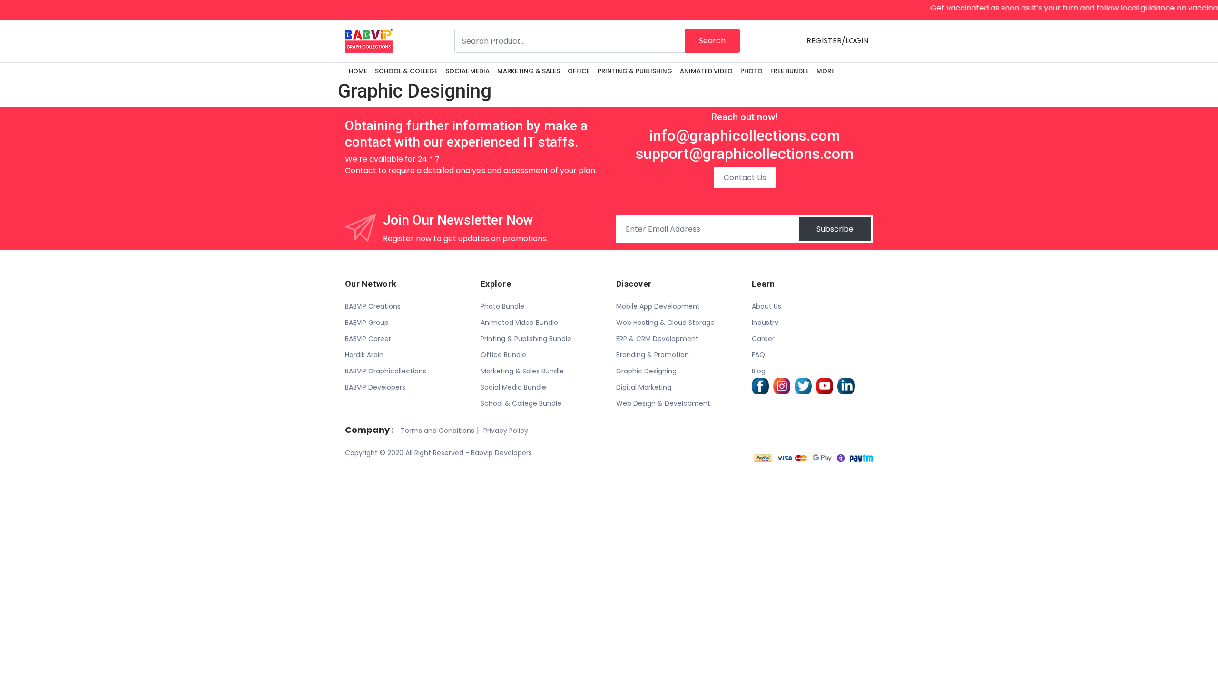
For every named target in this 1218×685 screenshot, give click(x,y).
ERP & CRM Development (657, 338)
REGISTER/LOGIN (837, 40)
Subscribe (835, 229)
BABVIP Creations (373, 306)
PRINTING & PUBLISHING (635, 71)
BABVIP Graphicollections (385, 371)
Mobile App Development (658, 306)
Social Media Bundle (513, 387)
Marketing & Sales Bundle (522, 371)
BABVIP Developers (375, 387)
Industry (765, 322)
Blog (759, 371)
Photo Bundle (502, 306)
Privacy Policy (505, 430)
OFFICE (579, 71)
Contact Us (745, 177)
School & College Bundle (521, 403)
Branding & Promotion (652, 355)
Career (763, 338)
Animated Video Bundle (519, 322)
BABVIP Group (367, 322)
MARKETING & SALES (528, 71)
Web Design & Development (663, 403)
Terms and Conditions (437, 430)
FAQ (758, 355)
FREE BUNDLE (789, 71)
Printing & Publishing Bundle (526, 338)
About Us (766, 306)
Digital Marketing (643, 387)
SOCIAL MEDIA (467, 71)
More (825, 71)
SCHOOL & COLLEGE (406, 71)
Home (358, 71)
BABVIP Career (368, 338)
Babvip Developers (501, 453)
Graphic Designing (646, 371)
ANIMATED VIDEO (706, 71)
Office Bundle (503, 355)
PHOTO (751, 71)
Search (712, 40)
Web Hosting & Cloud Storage (665, 322)
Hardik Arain (364, 355)
